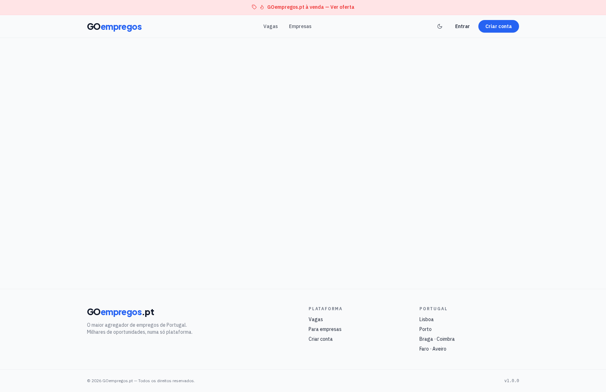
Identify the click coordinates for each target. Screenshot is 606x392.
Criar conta (498, 26)
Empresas (300, 26)
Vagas (270, 26)
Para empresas (325, 329)
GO (114, 26)
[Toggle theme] (440, 26)
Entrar (462, 26)
